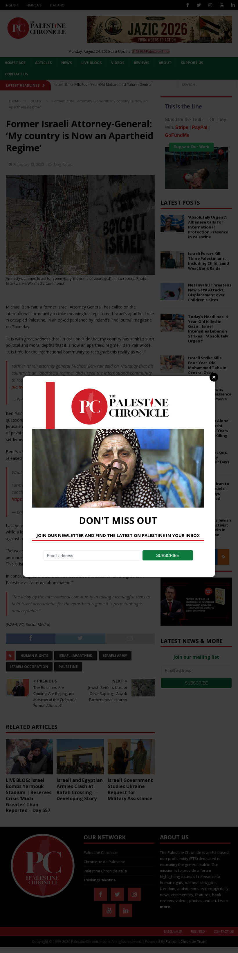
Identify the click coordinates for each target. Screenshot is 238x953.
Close (214, 377)
